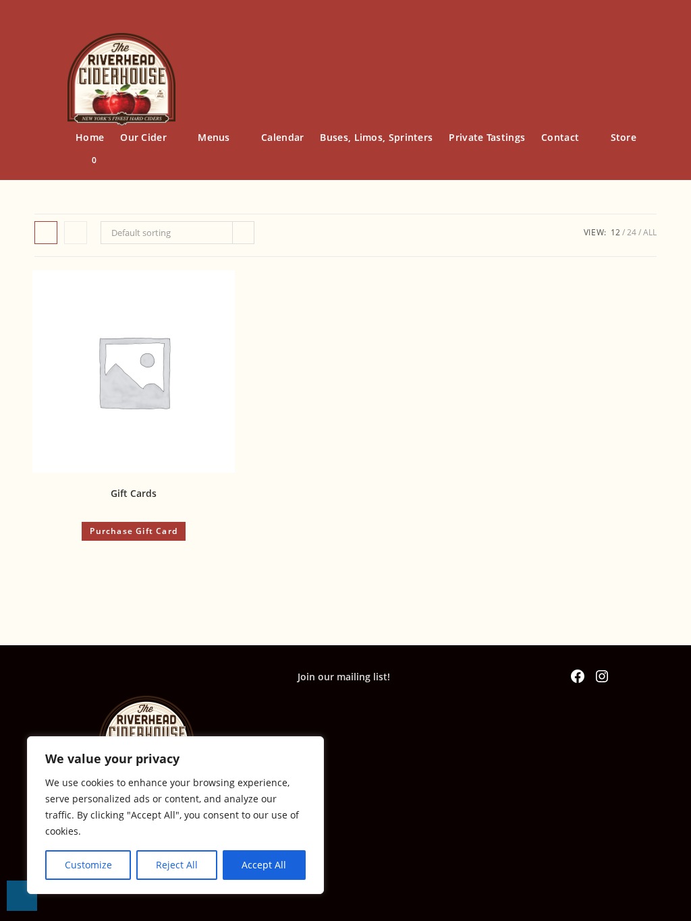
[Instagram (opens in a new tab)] (646, 43)
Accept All (264, 864)
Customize (88, 864)
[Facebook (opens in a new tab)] (621, 43)
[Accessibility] (22, 896)
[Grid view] (45, 232)
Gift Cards (134, 493)
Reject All (177, 864)
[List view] (75, 232)
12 (615, 232)
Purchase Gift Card (133, 531)
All (650, 232)
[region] (175, 815)
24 (631, 232)
